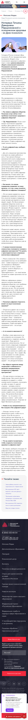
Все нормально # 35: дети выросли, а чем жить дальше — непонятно (14, 491)
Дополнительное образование (13, 549)
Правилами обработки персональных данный (14, 667)
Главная (3, 11)
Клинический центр (9, 559)
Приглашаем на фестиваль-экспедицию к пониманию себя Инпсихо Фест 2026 (14, 498)
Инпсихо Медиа (9, 15)
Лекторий (5, 554)
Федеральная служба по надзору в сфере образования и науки (14, 613)
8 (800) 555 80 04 (9, 532)
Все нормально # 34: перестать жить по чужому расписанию (14, 504)
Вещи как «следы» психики (12, 508)
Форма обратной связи (14, 639)
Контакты (5, 564)
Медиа (10, 11)
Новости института (9, 591)
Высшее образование (10, 539)
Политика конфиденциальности (13, 569)
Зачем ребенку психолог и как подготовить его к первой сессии (14, 485)
